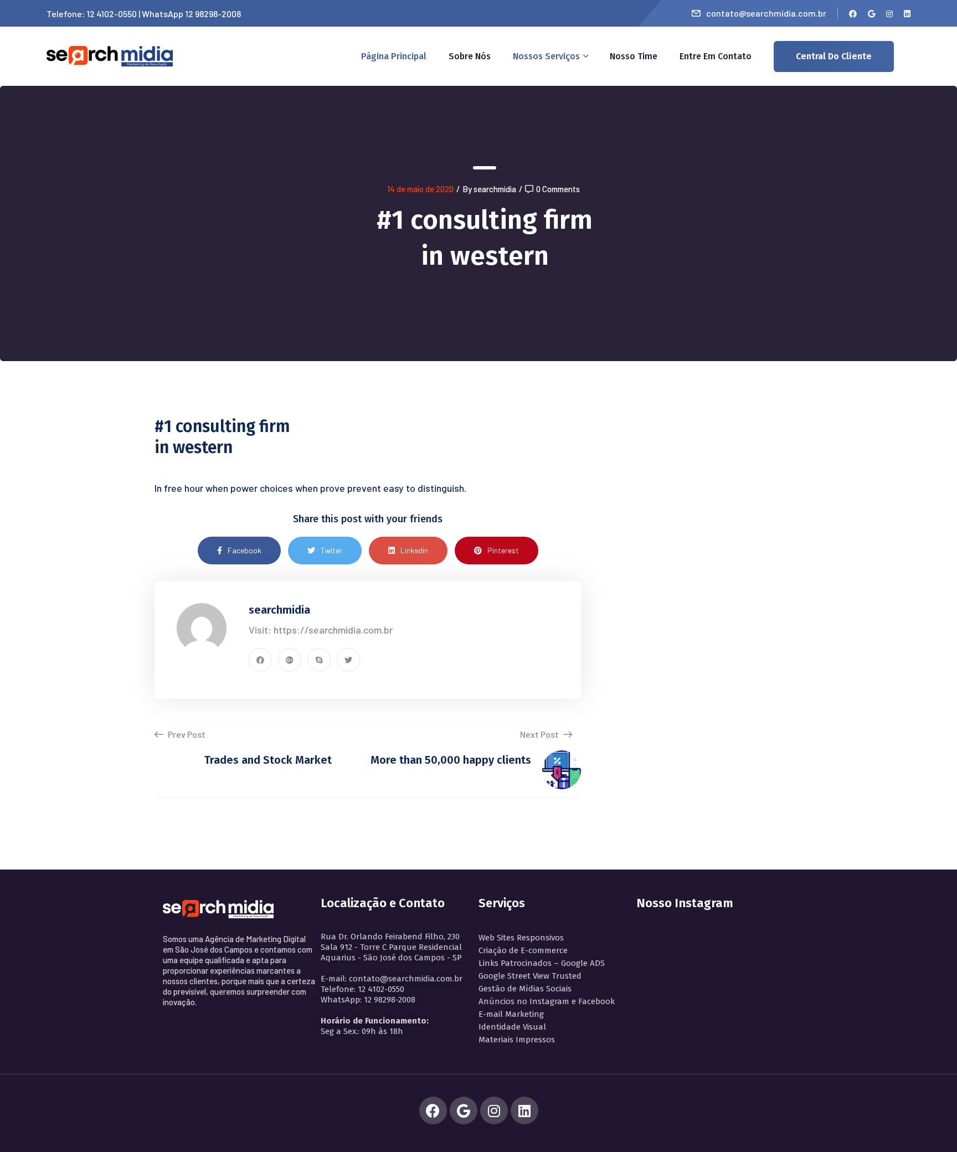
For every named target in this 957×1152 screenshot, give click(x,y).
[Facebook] (433, 1110)
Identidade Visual (512, 1027)
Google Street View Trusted (530, 976)
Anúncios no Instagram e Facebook (546, 1001)
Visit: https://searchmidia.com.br (321, 630)
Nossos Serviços (546, 56)
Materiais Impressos (516, 1040)
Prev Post (185, 734)
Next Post (540, 734)
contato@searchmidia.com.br (766, 13)
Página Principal (393, 56)
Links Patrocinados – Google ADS (541, 963)
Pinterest (503, 550)
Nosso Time (633, 56)
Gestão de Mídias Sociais (525, 989)
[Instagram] (494, 1110)
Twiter (331, 550)
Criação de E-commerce (523, 950)
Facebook (244, 550)
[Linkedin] (524, 1110)
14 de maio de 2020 (420, 189)
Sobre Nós (470, 56)
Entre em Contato (716, 56)
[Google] (463, 1110)
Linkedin (414, 550)
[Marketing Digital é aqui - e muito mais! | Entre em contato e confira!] (110, 55)
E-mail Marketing (511, 1014)
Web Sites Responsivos (521, 938)
